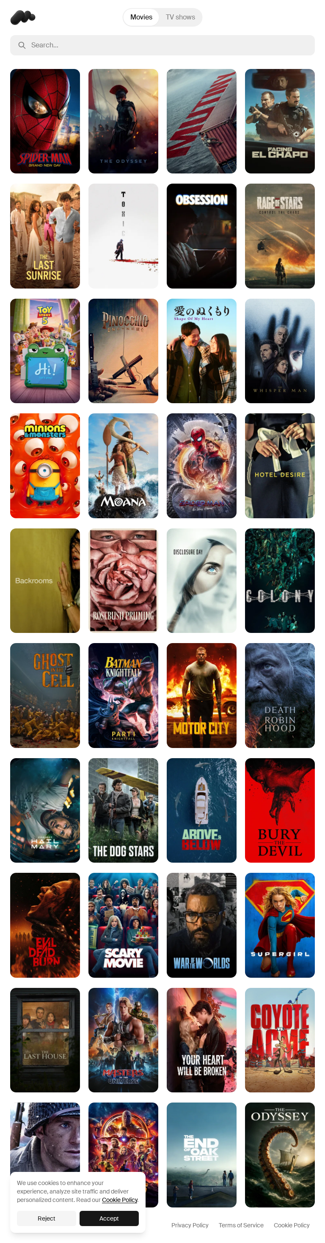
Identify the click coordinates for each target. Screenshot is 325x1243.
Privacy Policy (190, 1225)
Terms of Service (241, 1225)
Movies (141, 17)
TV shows (180, 17)
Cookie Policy (292, 1225)
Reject (46, 1218)
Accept (109, 1218)
